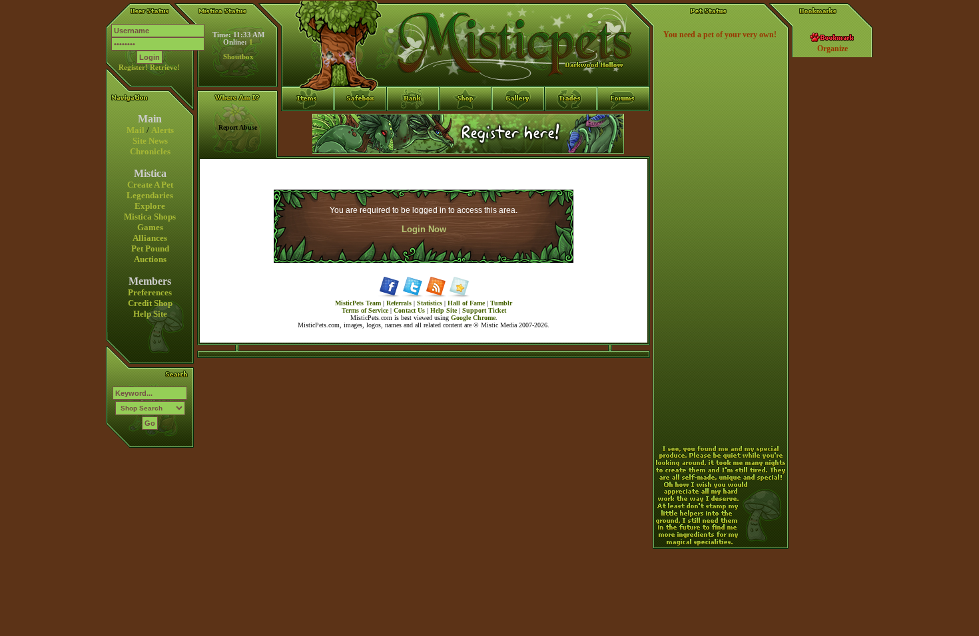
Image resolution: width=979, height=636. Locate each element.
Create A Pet (150, 185)
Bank (413, 123)
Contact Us (409, 310)
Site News (150, 141)
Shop (466, 123)
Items (307, 147)
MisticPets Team (358, 303)
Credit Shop (150, 303)
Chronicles (150, 151)
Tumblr (501, 303)
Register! (133, 67)
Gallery (518, 123)
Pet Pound (150, 248)
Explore (150, 206)
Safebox (360, 123)
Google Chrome (473, 317)
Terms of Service (365, 310)
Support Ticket (484, 310)
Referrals (399, 303)
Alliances (150, 238)
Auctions (150, 259)
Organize (832, 48)
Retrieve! (165, 67)
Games (150, 227)
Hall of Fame (466, 303)
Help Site (150, 314)
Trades (571, 123)
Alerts (162, 130)
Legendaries (150, 195)
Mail (136, 130)
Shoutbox (238, 57)
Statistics (429, 303)
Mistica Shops (150, 217)
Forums (623, 123)
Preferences (150, 292)
